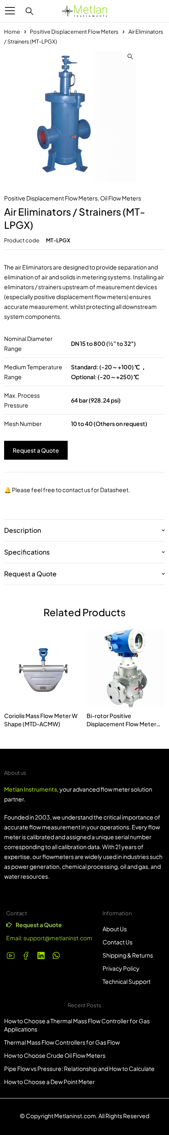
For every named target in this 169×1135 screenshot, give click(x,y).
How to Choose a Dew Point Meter (49, 1081)
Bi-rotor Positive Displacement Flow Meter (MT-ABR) (121, 724)
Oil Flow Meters (120, 198)
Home (12, 31)
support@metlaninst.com (57, 938)
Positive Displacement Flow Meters (74, 31)
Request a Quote (36, 450)
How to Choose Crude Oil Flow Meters (54, 1055)
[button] (130, 57)
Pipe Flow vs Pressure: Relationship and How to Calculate (79, 1068)
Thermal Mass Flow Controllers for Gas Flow (62, 1042)
